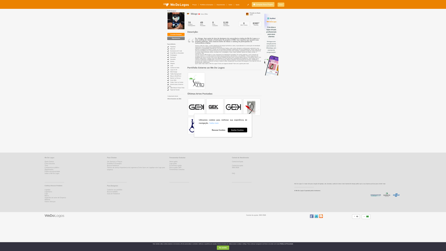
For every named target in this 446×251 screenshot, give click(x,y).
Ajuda (237, 5)
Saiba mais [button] (214, 123)
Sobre (230, 5)
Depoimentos (221, 5)
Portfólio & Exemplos (206, 5)
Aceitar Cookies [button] (237, 130)
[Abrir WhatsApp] (5, 245)
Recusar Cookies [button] (218, 130)
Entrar (281, 4)
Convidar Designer (176, 34)
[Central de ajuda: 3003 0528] (248, 4)
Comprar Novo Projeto (264, 4)
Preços (194, 5)
